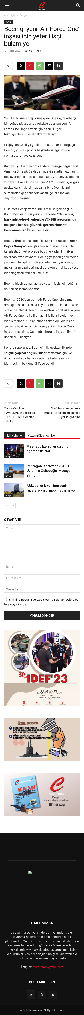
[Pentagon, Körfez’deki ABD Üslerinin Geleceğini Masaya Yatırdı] (14, 471)
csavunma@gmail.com (48, 967)
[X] (21, 66)
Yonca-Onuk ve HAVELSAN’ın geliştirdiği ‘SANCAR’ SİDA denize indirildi (20, 415)
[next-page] (13, 505)
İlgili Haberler (15, 435)
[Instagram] (31, 994)
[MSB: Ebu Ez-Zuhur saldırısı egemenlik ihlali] (14, 451)
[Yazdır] (58, 66)
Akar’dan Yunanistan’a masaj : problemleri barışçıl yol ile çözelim (62, 413)
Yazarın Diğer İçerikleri (42, 435)
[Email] (49, 66)
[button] (6, 5)
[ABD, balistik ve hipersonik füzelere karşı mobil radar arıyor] (14, 490)
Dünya (23, 15)
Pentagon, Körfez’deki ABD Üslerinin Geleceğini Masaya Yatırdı (48, 470)
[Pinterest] (30, 66)
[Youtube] (53, 995)
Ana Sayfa (9, 15)
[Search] (78, 5)
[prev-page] (6, 505)
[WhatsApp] (40, 66)
